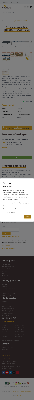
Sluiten (27, 216)
